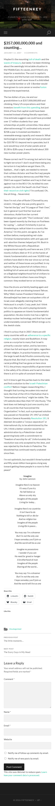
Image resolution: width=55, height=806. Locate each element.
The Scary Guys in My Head (17, 651)
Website (8, 739)
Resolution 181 (38, 418)
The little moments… (14, 639)
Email (7, 725)
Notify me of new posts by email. (23, 758)
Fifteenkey (27, 9)
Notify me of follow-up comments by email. (28, 753)
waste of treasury (12, 62)
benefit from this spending (27, 107)
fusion (43, 87)
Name (7, 712)
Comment (9, 679)
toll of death (35, 59)
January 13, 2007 (12, 53)
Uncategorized (15, 629)
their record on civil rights (16, 190)
